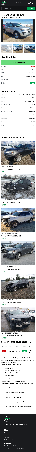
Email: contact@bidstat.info (13, 446)
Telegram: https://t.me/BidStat (14, 448)
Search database (9, 435)
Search (25, 3)
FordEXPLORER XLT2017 (9, 233)
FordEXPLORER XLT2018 (9, 166)
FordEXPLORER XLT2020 (9, 200)
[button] (31, 3)
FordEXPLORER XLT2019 (9, 300)
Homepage (7, 432)
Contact (18, 3)
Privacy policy (8, 439)
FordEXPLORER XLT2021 (9, 333)
